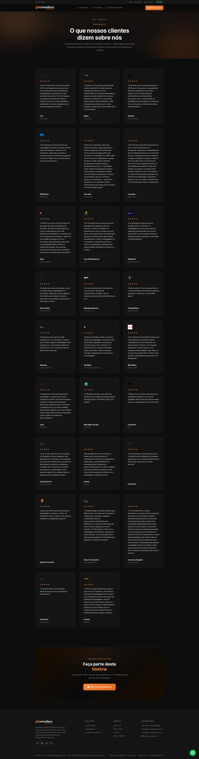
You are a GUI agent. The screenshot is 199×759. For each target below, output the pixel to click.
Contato (116, 732)
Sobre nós (117, 725)
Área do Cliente (155, 8)
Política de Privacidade (117, 755)
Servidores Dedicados (93, 732)
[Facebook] (42, 743)
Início (94, 19)
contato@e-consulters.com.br (152, 729)
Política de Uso (131, 755)
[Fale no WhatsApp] (193, 753)
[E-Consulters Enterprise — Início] (45, 8)
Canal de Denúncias (156, 755)
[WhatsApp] (51, 743)
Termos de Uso (143, 755)
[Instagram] (37, 743)
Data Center (138, 2)
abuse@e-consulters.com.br (152, 732)
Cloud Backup (90, 729)
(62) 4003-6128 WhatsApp (151, 725)
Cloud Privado (90, 725)
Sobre (130, 2)
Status (160, 2)
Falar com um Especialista (101, 687)
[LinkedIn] (47, 743)
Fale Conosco (148, 2)
